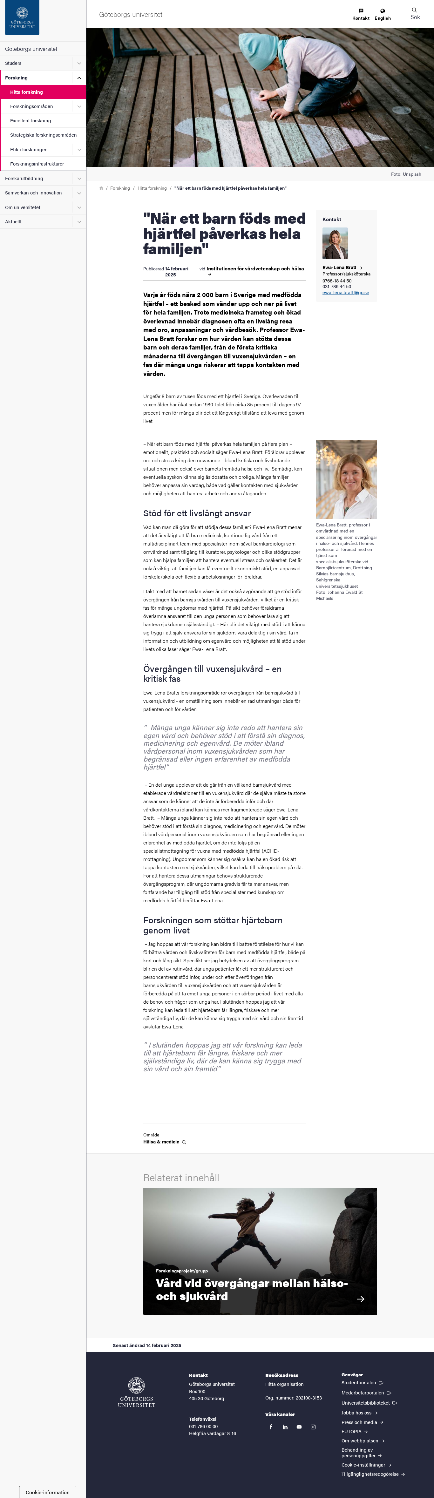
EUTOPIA (352, 1431)
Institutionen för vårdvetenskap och (255, 269)
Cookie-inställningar (364, 1464)
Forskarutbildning (24, 178)
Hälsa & (162, 1141)
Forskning (16, 77)
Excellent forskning (30, 120)
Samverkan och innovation (33, 192)
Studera (13, 62)
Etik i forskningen (29, 149)
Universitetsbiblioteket (370, 1402)
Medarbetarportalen (367, 1392)
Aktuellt (13, 221)
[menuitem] (361, 15)
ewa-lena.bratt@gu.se (345, 292)
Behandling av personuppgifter (359, 1452)
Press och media (360, 1422)
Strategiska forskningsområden (43, 134)
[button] (415, 14)
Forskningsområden (31, 106)
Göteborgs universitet (31, 48)
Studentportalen (363, 1382)
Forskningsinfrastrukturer (37, 163)
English (383, 18)
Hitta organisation (284, 1383)
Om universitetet (22, 207)
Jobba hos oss (357, 1412)
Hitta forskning (26, 91)
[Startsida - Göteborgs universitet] (43, 20)
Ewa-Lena (339, 267)
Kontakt (361, 18)
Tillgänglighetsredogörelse (371, 1473)
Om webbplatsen (361, 1440)
